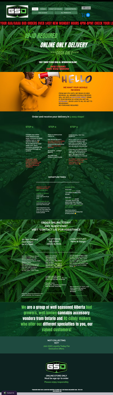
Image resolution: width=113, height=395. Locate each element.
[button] (86, 15)
